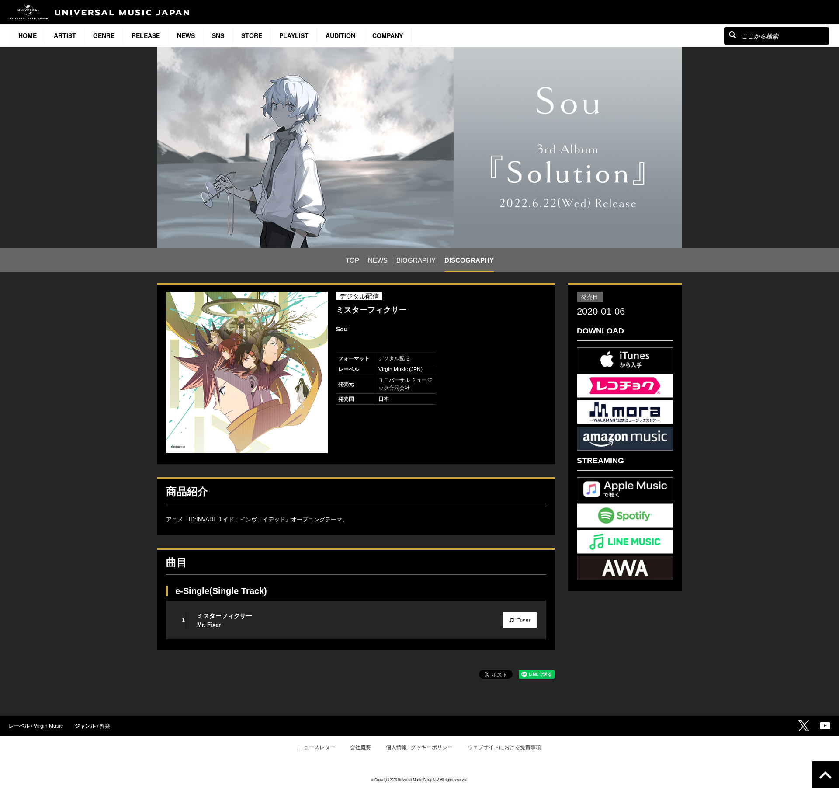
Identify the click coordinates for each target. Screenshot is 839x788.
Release (146, 35)
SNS (218, 35)
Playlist (294, 35)
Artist (65, 35)
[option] (247, 372)
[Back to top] (825, 774)
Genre (103, 35)
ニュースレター (316, 747)
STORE (251, 35)
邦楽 (105, 726)
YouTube (825, 725)
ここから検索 (732, 34)
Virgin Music (48, 726)
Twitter (803, 725)
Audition (340, 35)
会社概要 (360, 747)
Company (387, 35)
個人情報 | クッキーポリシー (419, 747)
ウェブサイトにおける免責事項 (504, 747)
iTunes (520, 620)
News (186, 35)
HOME (27, 35)
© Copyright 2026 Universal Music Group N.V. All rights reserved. (419, 779)
